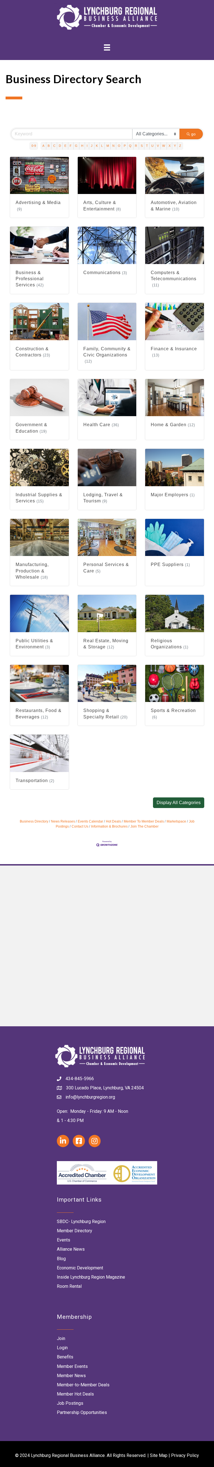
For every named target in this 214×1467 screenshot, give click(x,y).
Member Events (72, 1366)
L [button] (102, 145)
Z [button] (180, 145)
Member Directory (74, 1230)
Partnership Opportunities (82, 1412)
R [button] (136, 145)
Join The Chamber (144, 826)
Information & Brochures (109, 826)
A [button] (43, 145)
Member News (71, 1375)
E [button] (65, 145)
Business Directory (34, 821)
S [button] (142, 145)
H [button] (82, 145)
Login (62, 1347)
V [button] (158, 145)
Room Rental (69, 1286)
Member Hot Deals (75, 1394)
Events (63, 1240)
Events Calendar (90, 821)
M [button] (107, 145)
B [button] (49, 145)
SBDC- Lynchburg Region (81, 1221)
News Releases (63, 821)
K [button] (97, 145)
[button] (178, 802)
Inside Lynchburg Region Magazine (91, 1277)
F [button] (71, 145)
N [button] (113, 145)
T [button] (147, 145)
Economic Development (80, 1268)
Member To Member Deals (144, 821)
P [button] (125, 145)
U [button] (152, 145)
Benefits (65, 1357)
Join (61, 1338)
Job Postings (70, 1403)
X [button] (170, 145)
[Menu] (107, 47)
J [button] (92, 145)
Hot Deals (113, 821)
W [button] (163, 145)
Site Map (158, 1455)
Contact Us (80, 826)
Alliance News (71, 1249)
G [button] (76, 145)
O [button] (119, 145)
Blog (61, 1258)
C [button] (54, 145)
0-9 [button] (33, 145)
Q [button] (130, 145)
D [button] (60, 145)
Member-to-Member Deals (83, 1384)
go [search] (193, 134)
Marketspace (176, 821)
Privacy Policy (185, 1455)
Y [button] (175, 145)
